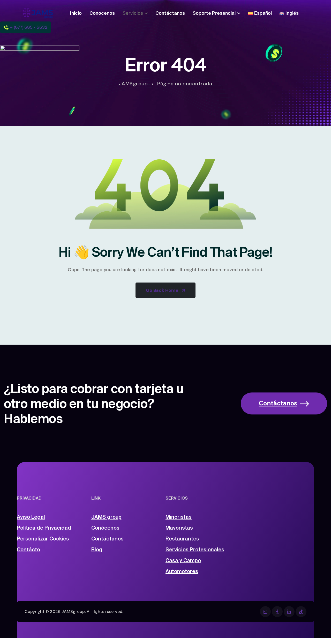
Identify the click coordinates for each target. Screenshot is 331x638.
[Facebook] (265, 611)
